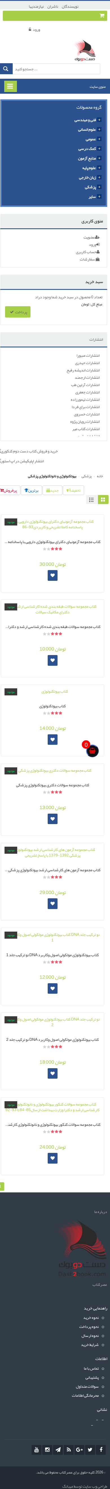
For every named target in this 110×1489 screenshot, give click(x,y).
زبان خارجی (87, 177)
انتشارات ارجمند (87, 377)
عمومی (91, 139)
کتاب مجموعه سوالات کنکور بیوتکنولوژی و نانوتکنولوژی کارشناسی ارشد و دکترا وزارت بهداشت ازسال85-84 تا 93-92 (52, 1123)
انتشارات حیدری (87, 363)
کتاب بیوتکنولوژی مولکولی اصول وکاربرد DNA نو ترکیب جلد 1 (52, 954)
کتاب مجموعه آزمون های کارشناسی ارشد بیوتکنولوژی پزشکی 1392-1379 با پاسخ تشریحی (52, 869)
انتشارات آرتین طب (85, 385)
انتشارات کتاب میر (86, 429)
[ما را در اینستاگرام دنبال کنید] (47, 1450)
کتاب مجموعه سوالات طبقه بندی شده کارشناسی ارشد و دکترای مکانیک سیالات (52, 626)
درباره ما (100, 1212)
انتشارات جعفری (87, 392)
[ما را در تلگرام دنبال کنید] (58, 1450)
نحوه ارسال (90, 1335)
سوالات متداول (87, 1386)
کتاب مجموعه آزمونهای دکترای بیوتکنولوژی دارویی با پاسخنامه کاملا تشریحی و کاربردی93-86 (52, 541)
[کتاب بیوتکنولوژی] (52, 691)
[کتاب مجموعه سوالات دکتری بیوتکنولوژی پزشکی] (52, 770)
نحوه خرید (91, 1317)
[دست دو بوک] (85, 51)
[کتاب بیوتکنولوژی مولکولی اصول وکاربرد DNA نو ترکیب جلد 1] (52, 937)
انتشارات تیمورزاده (85, 399)
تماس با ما (91, 1368)
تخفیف (75, 490)
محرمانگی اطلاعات (85, 1395)
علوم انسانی (87, 129)
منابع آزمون (87, 158)
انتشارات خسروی (87, 414)
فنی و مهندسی (85, 120)
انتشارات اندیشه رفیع (83, 370)
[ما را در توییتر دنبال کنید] (90, 1450)
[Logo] (79, 1249)
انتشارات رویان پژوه (85, 421)
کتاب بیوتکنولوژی (52, 705)
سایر (92, 196)
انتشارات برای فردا (86, 407)
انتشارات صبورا (88, 355)
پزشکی (90, 187)
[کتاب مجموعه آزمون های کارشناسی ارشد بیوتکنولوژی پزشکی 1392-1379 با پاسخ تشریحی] (52, 852)
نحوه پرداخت (89, 1326)
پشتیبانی (92, 1377)
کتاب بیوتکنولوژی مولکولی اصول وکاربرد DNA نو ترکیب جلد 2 (52, 1038)
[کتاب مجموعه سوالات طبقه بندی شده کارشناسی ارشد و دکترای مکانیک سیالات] (52, 609)
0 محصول (86, 297)
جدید (54, 490)
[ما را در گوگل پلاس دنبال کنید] (79, 1450)
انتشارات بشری (88, 436)
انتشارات (96, 339)
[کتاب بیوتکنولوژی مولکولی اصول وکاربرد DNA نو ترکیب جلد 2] (52, 1022)
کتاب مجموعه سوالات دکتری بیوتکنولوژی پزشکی (52, 784)
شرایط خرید (90, 1344)
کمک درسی (87, 148)
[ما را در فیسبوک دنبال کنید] (101, 1450)
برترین (33, 490)
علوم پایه (89, 168)
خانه (99, 476)
